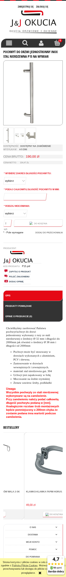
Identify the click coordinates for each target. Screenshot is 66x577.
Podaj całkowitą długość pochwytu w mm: (31, 189)
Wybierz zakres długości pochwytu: (27, 173)
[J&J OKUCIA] (18, 257)
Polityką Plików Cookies (25, 565)
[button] (9, 43)
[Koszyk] (57, 43)
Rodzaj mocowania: (17, 206)
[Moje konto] (41, 43)
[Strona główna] (33, 21)
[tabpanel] (33, 373)
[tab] (33, 295)
